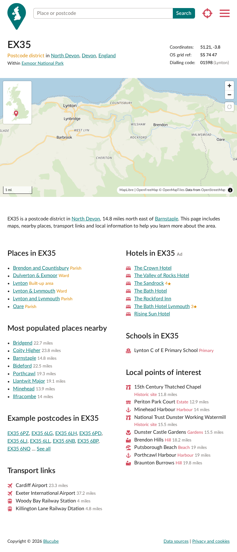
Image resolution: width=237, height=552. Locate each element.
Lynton (20, 283)
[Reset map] (229, 106)
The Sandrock (149, 283)
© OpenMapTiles (172, 190)
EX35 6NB (64, 441)
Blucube (51, 541)
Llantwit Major (29, 381)
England (107, 55)
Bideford (22, 365)
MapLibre (126, 190)
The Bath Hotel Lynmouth (162, 306)
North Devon (65, 55)
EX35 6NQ (19, 448)
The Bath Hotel (150, 291)
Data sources (176, 541)
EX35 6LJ (17, 441)
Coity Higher (26, 350)
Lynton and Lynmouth (36, 298)
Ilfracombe (24, 396)
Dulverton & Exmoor (35, 275)
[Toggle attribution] (230, 190)
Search (183, 13)
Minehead (24, 388)
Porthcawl (24, 373)
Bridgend (22, 343)
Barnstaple (166, 218)
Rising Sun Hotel (152, 313)
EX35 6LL (40, 441)
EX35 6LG (42, 433)
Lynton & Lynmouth (34, 291)
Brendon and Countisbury (41, 268)
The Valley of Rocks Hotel (161, 275)
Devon (89, 55)
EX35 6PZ (18, 433)
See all (44, 448)
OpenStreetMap (213, 190)
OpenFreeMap (147, 190)
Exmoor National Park (43, 63)
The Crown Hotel (153, 268)
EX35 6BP (87, 441)
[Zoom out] (229, 94)
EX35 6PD (90, 433)
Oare (18, 306)
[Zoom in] (229, 85)
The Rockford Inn (152, 298)
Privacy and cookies (211, 541)
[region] (118, 137)
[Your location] (207, 13)
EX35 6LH (66, 433)
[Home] (16, 16)
